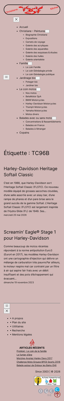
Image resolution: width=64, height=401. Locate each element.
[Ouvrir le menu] (6, 77)
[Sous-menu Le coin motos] (38, 89)
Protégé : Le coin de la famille (32, 351)
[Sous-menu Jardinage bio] (38, 78)
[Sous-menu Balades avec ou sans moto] (54, 118)
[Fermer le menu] (16, 19)
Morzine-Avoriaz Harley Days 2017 (34, 358)
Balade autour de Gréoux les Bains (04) (37, 365)
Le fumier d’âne (24, 354)
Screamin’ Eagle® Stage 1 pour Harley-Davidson (30, 235)
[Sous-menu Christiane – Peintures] (47, 31)
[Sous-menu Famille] (30, 63)
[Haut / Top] (57, 394)
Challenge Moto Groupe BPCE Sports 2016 (38, 361)
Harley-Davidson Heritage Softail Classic (30, 171)
